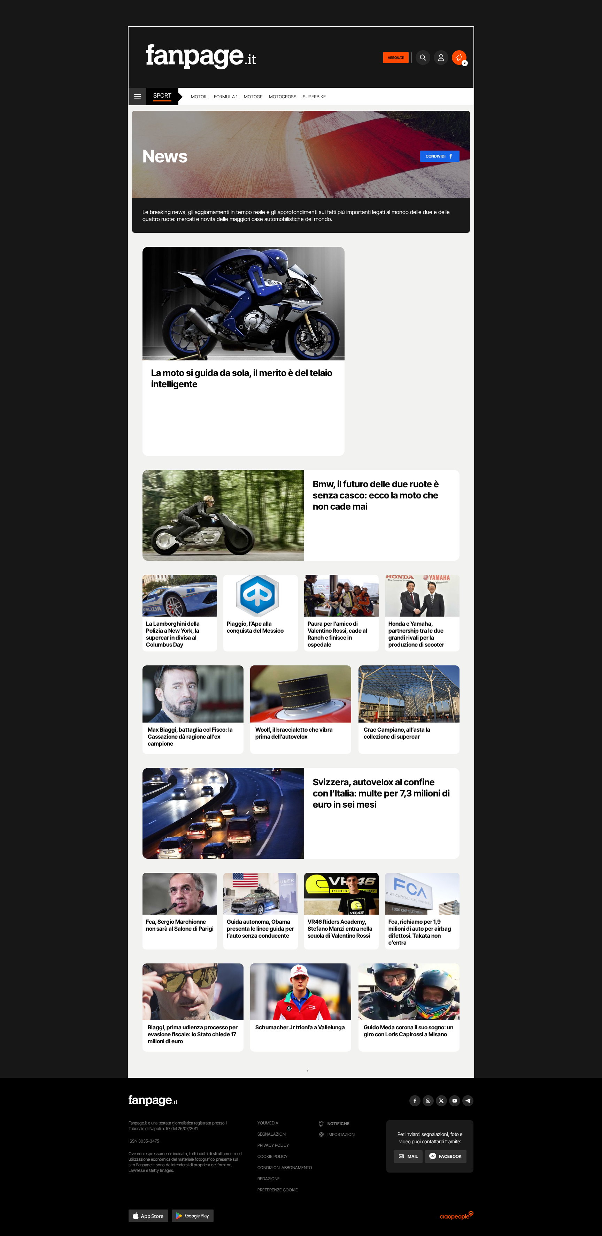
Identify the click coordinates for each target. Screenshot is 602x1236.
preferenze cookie (277, 1189)
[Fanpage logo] (192, 57)
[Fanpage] (153, 1100)
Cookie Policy (272, 1156)
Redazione (268, 1178)
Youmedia (267, 1123)
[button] (148, 1216)
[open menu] (137, 96)
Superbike (314, 96)
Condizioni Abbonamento (284, 1167)
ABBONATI (396, 57)
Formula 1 (226, 96)
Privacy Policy (273, 1145)
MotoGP (253, 96)
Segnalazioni (271, 1134)
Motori (199, 96)
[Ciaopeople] (456, 1218)
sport (162, 95)
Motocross (282, 96)
